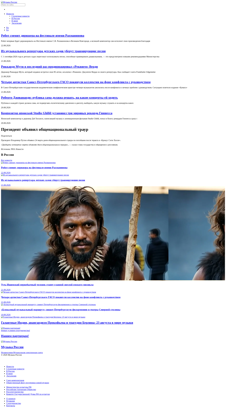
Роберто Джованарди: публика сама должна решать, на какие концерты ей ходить (59, 97)
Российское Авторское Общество (21, 389)
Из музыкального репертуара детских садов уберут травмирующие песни (53, 51)
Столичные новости (21, 16)
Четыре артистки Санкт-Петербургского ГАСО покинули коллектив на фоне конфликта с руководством (76, 82)
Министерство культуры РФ (19, 387)
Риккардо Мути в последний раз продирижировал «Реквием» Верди (49, 66)
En (7, 30)
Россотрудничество (15, 392)
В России (16, 18)
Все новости (6, 160)
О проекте (10, 399)
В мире (15, 21)
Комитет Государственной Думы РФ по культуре (28, 394)
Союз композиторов (15, 380)
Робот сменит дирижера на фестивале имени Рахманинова (42, 35)
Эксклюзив (17, 23)
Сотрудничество (13, 403)
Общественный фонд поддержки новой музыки (27, 383)
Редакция (10, 401)
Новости (10, 14)
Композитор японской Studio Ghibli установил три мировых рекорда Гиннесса (56, 113)
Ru (7, 28)
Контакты (10, 406)
